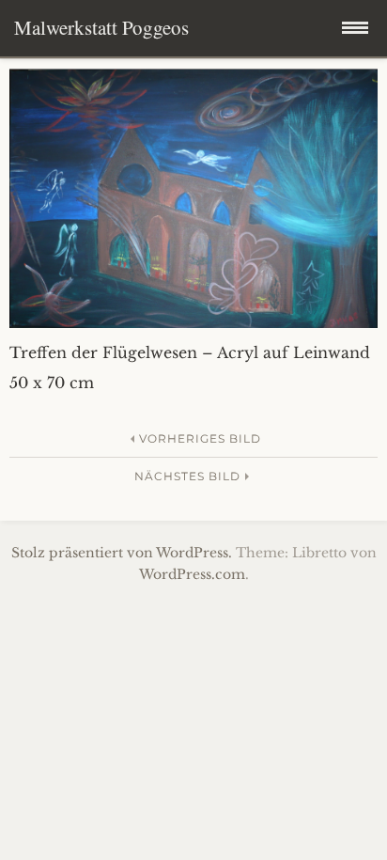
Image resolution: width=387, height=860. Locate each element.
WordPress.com (192, 574)
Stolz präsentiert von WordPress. (121, 552)
